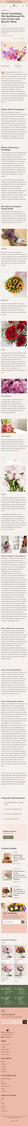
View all (3, 942)
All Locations (4, 1110)
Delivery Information (6, 1078)
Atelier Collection (5, 1049)
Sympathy (3, 1069)
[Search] (4, 5)
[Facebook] (2, 1037)
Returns (3, 1088)
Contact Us (3, 1091)
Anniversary (4, 1064)
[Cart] (26, 5)
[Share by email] (23, 38)
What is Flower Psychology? (18, 66)
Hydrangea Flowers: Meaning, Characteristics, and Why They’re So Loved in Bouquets (19, 875)
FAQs (2, 1081)
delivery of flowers (6, 643)
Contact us (8, 837)
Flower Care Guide (5, 1086)
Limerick (3, 1106)
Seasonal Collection (5, 1051)
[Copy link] (26, 38)
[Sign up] (25, 1022)
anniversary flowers (6, 370)
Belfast (2, 1108)
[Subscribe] (22, 922)
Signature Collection (6, 1044)
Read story (16, 863)
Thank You (3, 1066)
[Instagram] (4, 1037)
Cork (2, 1101)
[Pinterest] (9, 1037)
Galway (3, 1103)
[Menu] (1, 5)
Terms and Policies (14, 1121)
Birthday (3, 1061)
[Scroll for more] (24, 66)
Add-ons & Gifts (5, 1054)
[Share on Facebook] (18, 38)
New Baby (3, 1071)
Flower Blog (4, 1083)
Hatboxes (3, 1046)
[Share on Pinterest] (21, 38)
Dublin (2, 1098)
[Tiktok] (7, 1037)
